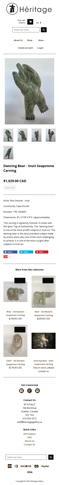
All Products (29, 433)
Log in (40, 47)
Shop (30, 40)
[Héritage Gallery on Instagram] (37, 391)
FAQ (29, 437)
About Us (18, 40)
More (41, 40)
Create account (25, 47)
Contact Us (29, 444)
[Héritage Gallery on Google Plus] (29, 391)
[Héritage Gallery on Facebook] (21, 391)
